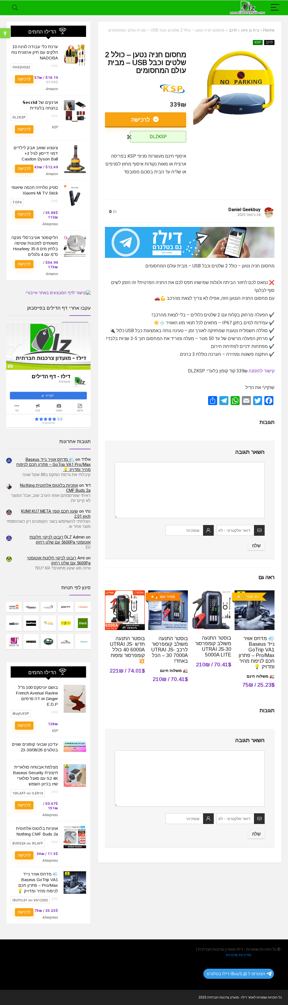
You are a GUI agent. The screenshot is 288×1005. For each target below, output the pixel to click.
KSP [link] (258, 42)
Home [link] (268, 30)
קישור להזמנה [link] (261, 371)
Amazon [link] (52, 89)
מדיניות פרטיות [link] (238, 955)
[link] (5, 33)
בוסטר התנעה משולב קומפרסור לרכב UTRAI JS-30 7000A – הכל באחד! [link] (169, 650)
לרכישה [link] (141, 120)
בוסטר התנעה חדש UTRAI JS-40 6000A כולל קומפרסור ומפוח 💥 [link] (127, 650)
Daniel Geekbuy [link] (244, 209)
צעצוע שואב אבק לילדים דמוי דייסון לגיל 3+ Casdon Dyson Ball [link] (36, 153)
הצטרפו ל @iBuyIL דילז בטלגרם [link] (236, 973)
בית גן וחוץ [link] (250, 30)
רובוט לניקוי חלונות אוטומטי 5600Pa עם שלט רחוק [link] (60, 540)
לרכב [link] (233, 30)
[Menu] (275, 7)
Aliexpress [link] (50, 224)
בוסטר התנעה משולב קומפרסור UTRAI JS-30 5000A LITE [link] (213, 646)
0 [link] (110, 211)
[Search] (15, 7)
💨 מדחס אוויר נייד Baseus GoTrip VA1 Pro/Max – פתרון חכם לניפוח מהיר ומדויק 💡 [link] (256, 652)
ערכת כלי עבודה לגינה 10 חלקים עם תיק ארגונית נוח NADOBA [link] (34, 52)
